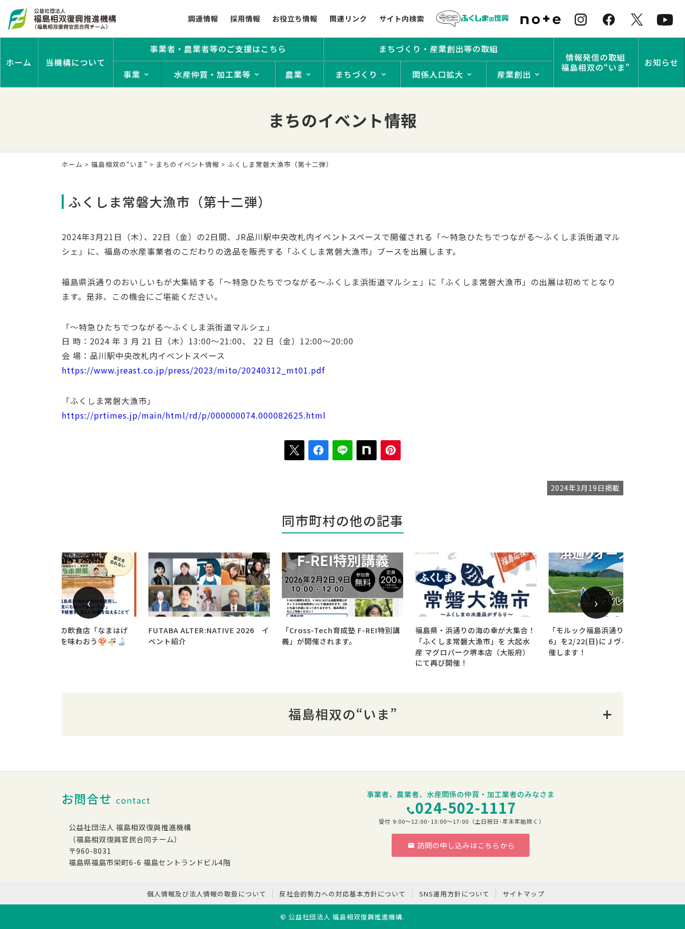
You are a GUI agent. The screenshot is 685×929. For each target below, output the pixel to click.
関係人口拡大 (437, 74)
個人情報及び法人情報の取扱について (206, 893)
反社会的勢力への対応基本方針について (342, 893)
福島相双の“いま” (119, 164)
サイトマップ (523, 893)
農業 (293, 74)
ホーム (19, 62)
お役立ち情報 (294, 18)
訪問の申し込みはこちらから (466, 845)
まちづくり (356, 74)
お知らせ (661, 62)
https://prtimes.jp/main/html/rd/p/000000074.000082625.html (194, 415)
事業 (131, 74)
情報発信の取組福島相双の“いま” (595, 62)
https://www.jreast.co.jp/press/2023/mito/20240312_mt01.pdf (193, 370)
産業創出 (514, 74)
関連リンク (348, 18)
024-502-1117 (466, 807)
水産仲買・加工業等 (212, 74)
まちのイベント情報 (187, 164)
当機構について (75, 62)
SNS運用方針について (454, 893)
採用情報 (245, 18)
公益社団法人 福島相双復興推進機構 (345, 916)
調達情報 (203, 18)
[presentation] (89, 603)
